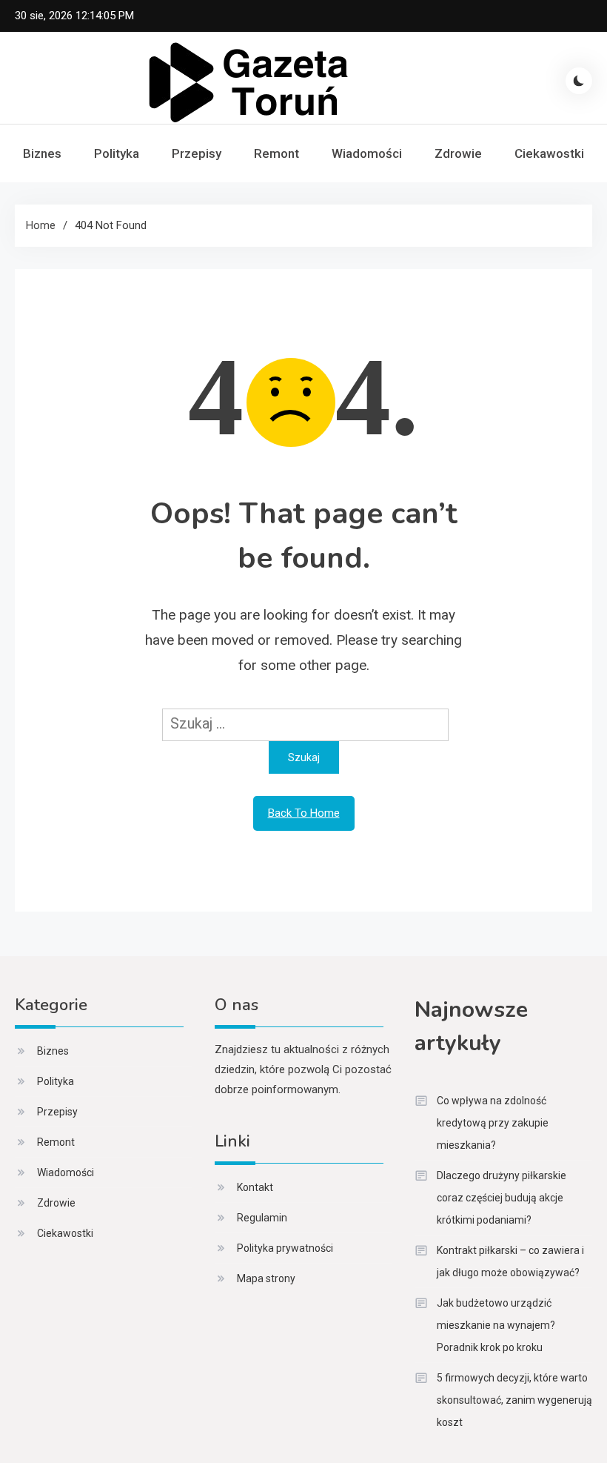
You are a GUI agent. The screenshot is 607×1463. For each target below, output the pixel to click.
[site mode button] (579, 80)
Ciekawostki (549, 153)
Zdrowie (458, 153)
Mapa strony (266, 1278)
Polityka (116, 153)
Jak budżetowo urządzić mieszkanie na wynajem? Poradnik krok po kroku (496, 1325)
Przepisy (196, 153)
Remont (276, 153)
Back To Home (304, 813)
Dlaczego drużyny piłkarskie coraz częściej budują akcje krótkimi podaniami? (501, 1198)
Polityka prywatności (285, 1248)
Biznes (42, 153)
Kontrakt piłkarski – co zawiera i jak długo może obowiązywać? (510, 1261)
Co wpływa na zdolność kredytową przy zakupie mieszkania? (493, 1123)
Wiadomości (367, 153)
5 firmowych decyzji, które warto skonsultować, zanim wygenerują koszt (514, 1400)
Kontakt (255, 1187)
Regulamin (262, 1218)
